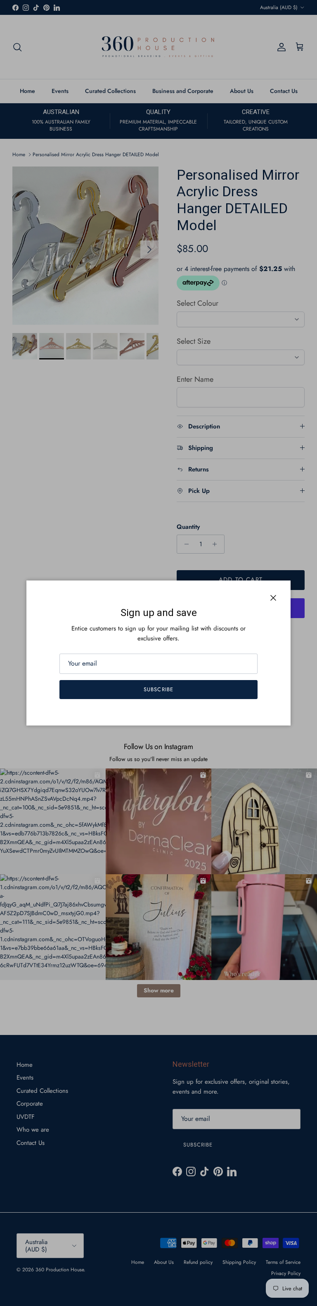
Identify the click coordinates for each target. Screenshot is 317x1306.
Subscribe (158, 689)
